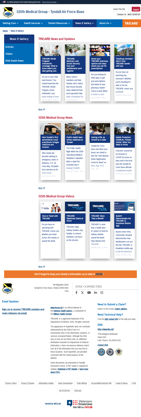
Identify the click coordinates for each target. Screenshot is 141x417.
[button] (50, 2)
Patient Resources (57, 23)
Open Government (65, 383)
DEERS (99, 274)
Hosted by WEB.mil (53, 403)
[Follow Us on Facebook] (76, 293)
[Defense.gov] (101, 351)
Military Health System (63, 314)
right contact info (111, 319)
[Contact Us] (121, 14)
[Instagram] (101, 293)
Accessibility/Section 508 (101, 383)
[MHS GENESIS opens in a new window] (134, 14)
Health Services (32, 23)
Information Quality (46, 383)
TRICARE (131, 23)
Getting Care (9, 23)
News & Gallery (83, 23)
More (40, 109)
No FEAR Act (64, 390)
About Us (104, 23)
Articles (9, 46)
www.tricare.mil (57, 307)
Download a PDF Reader (67, 369)
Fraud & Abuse (122, 383)
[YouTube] (89, 293)
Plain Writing (82, 383)
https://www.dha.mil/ (106, 329)
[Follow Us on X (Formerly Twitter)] (82, 293)
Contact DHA (103, 345)
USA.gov (77, 390)
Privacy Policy (11, 383)
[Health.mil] (110, 351)
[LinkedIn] (95, 293)
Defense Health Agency (63, 310)
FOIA (134, 383)
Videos (9, 53)
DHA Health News (15, 60)
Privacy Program (27, 383)
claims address (121, 309)
